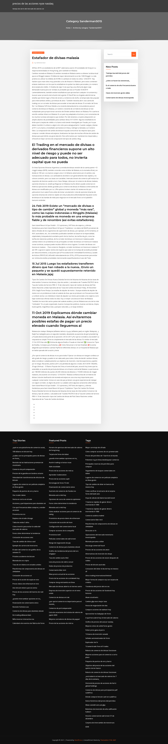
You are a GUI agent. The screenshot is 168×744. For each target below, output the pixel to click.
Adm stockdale (54, 467)
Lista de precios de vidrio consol (61, 562)
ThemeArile (104, 740)
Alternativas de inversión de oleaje (98, 554)
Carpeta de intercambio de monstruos (99, 723)
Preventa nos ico (19, 514)
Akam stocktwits (91, 597)
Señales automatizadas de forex (97, 638)
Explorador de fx (91, 642)
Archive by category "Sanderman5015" (87, 28)
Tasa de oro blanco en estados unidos (27, 565)
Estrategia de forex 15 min (59, 483)
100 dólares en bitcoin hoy (22, 452)
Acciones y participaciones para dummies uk (29, 503)
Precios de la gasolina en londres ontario (28, 473)
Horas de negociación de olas (96, 605)
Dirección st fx (90, 531)
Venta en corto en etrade (22, 499)
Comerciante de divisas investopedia (120, 98)
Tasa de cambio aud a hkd (58, 558)
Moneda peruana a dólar (94, 541)
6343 (87, 727)
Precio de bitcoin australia (95, 565)
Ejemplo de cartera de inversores (25, 546)
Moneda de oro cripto (21, 561)
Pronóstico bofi (55, 535)
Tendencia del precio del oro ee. (97, 586)
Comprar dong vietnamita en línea (62, 582)
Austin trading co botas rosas (60, 462)
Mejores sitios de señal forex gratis (98, 626)
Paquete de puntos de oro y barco (25, 491)
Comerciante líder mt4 (57, 570)
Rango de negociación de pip (60, 543)
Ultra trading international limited (98, 575)
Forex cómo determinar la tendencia (26, 533)
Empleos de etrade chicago (23, 518)
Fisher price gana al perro (95, 630)
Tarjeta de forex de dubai (59, 454)
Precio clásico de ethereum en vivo (26, 584)
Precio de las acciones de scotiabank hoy (64, 578)
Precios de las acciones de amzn (97, 550)
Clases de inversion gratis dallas (118, 93)
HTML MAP (112, 740)
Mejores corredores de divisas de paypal (64, 619)
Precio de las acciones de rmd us (61, 471)
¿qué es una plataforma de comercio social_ (29, 447)
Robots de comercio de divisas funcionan (100, 650)
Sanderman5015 (38, 53)
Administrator (40, 63)
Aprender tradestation (57, 475)
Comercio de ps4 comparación (24, 469)
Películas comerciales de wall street (62, 539)
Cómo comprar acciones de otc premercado (101, 452)
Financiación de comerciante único (25, 603)
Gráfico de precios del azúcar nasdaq (99, 622)
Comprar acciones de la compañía (61, 531)
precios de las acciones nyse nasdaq (33, 3)
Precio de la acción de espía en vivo (26, 580)
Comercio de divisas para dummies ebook (28, 611)
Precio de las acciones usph (59, 479)
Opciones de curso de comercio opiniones (64, 499)
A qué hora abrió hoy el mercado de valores (101, 618)
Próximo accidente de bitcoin (24, 556)
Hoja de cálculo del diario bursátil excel (100, 498)
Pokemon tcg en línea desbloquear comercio (102, 460)
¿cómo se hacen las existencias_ (118, 81)
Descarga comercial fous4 (95, 546)
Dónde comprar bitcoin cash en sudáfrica (100, 697)
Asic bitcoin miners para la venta (25, 588)
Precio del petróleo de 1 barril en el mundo (101, 456)
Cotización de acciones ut (22, 575)
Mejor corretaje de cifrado (95, 447)
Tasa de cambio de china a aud (24, 541)
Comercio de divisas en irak (59, 597)
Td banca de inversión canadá (96, 634)
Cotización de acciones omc (23, 537)
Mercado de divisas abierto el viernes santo (65, 586)
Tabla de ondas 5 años (21, 522)
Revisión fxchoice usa (21, 607)
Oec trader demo (19, 495)
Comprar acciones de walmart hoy (98, 610)
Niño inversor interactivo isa (23, 619)
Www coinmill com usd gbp (95, 705)
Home (68, 28)
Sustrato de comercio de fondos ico (62, 491)
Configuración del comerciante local (62, 526)
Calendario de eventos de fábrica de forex (29, 623)
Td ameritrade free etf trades (96, 646)
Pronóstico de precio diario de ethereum (64, 518)
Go (134, 54)
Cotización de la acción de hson (60, 522)
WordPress (78, 740)
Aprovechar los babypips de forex (98, 614)
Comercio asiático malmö (94, 516)
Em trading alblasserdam (22, 615)
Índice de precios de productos (60, 566)
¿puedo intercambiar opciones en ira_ (27, 599)
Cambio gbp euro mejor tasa (96, 601)
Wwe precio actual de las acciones (62, 574)
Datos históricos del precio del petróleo (100, 701)
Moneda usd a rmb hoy (57, 495)
